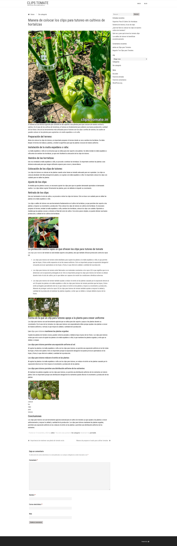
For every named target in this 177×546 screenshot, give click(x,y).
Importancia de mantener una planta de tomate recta (47, 441)
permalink (93, 433)
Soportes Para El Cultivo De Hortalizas (125, 22)
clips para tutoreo (36, 253)
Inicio (139, 3)
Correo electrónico (35, 504)
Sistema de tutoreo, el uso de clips (124, 25)
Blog (145, 3)
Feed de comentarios (119, 80)
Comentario (33, 460)
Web (30, 514)
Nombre (32, 495)
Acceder (115, 74)
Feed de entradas (118, 77)
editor (53, 433)
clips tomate (37, 3)
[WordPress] (149, 541)
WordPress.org (117, 83)
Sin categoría (75, 433)
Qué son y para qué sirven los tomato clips (126, 33)
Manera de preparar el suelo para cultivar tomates (92, 441)
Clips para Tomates (125, 47)
